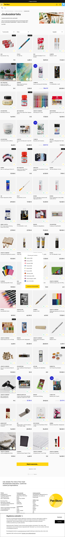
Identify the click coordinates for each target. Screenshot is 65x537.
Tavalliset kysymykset (6, 495)
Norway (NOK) (29, 260)
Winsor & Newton (21, 513)
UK (33, 511)
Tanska (34, 504)
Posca (18, 511)
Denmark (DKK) (29, 263)
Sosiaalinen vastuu (5, 505)
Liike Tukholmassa (5, 498)
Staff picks (19, 503)
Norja (34, 502)
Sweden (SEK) (29, 258)
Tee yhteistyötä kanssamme (7, 503)
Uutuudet (19, 502)
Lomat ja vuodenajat (18, 11)
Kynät (18, 497)
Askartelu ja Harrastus (9, 11)
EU (33, 512)
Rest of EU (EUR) (30, 281)
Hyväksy (60, 521)
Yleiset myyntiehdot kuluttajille (8, 507)
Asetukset (59, 517)
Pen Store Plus (4, 501)
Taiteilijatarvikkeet (21, 494)
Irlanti (34, 507)
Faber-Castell (20, 510)
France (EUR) (29, 270)
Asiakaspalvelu (4, 494)
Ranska (34, 508)
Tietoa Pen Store (5, 497)
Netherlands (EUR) (30, 276)
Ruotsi (34, 501)
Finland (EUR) (29, 265)
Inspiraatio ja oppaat (5, 502)
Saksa (34, 509)
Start (3, 11)
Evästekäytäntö (4, 510)
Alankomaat (35, 505)
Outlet (18, 501)
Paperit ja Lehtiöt (21, 498)
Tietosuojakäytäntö (5, 509)
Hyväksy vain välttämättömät (28, 533)
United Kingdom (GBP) (31, 278)
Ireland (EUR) (29, 268)
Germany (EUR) (29, 273)
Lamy (18, 509)
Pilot (18, 507)
